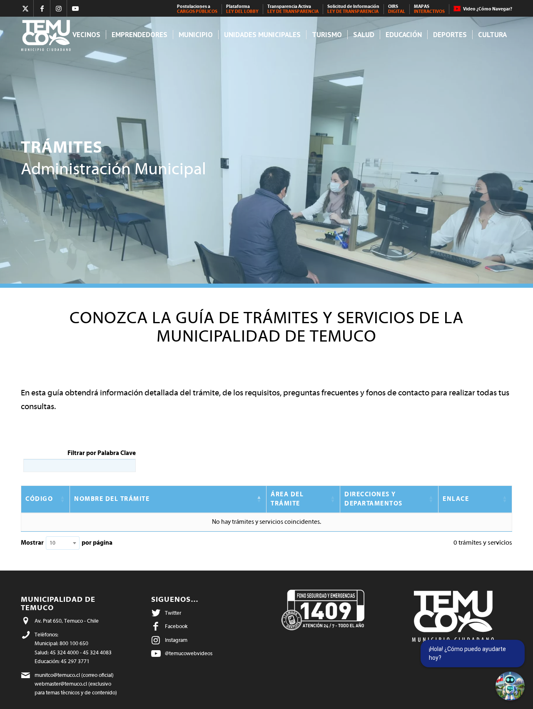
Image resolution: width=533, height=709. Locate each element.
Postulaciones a (197, 9)
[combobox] (63, 543)
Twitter (173, 613)
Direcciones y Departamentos (373, 499)
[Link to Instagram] (58, 8)
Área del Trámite (287, 499)
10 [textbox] (52, 543)
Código (39, 499)
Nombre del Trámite (111, 499)
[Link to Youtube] (75, 8)
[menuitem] (197, 9)
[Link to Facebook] (42, 8)
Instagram (176, 640)
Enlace (456, 499)
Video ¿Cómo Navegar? (487, 9)
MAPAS (429, 9)
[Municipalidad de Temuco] (48, 35)
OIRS (396, 9)
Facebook (176, 626)
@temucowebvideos (188, 653)
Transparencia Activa (293, 9)
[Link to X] (25, 8)
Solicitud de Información (353, 9)
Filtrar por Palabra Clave (101, 453)
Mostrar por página (66, 542)
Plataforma (242, 9)
